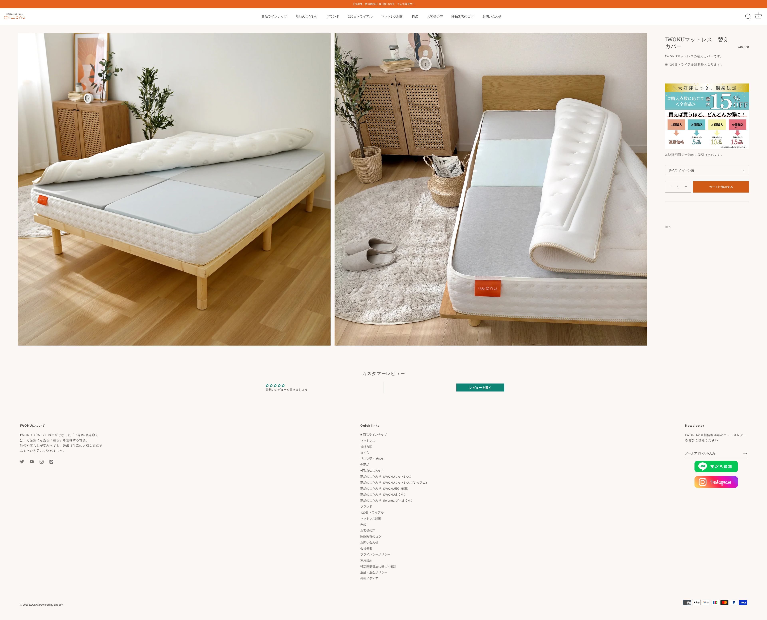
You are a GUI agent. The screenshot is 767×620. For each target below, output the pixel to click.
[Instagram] (42, 461)
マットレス (367, 440)
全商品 (364, 464)
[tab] (667, 212)
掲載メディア (369, 578)
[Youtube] (32, 461)
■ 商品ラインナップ (373, 434)
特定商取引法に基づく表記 (378, 566)
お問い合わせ (492, 16)
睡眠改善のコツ (462, 16)
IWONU (33, 604)
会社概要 (366, 548)
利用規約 (366, 560)
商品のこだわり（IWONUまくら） (383, 494)
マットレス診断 (392, 16)
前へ (668, 226)
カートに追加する (721, 187)
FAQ (415, 16)
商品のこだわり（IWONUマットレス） (386, 476)
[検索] (748, 16)
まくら (364, 452)
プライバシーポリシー (375, 554)
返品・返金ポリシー (373, 572)
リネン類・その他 (372, 458)
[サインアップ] (745, 453)
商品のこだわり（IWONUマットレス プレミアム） (394, 482)
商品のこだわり (307, 16)
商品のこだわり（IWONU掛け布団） (385, 488)
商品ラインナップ (274, 16)
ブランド (333, 16)
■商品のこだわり (371, 470)
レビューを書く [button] (480, 387)
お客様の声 (435, 16)
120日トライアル (360, 16)
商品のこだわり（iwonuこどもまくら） (387, 500)
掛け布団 (366, 446)
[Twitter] (22, 461)
